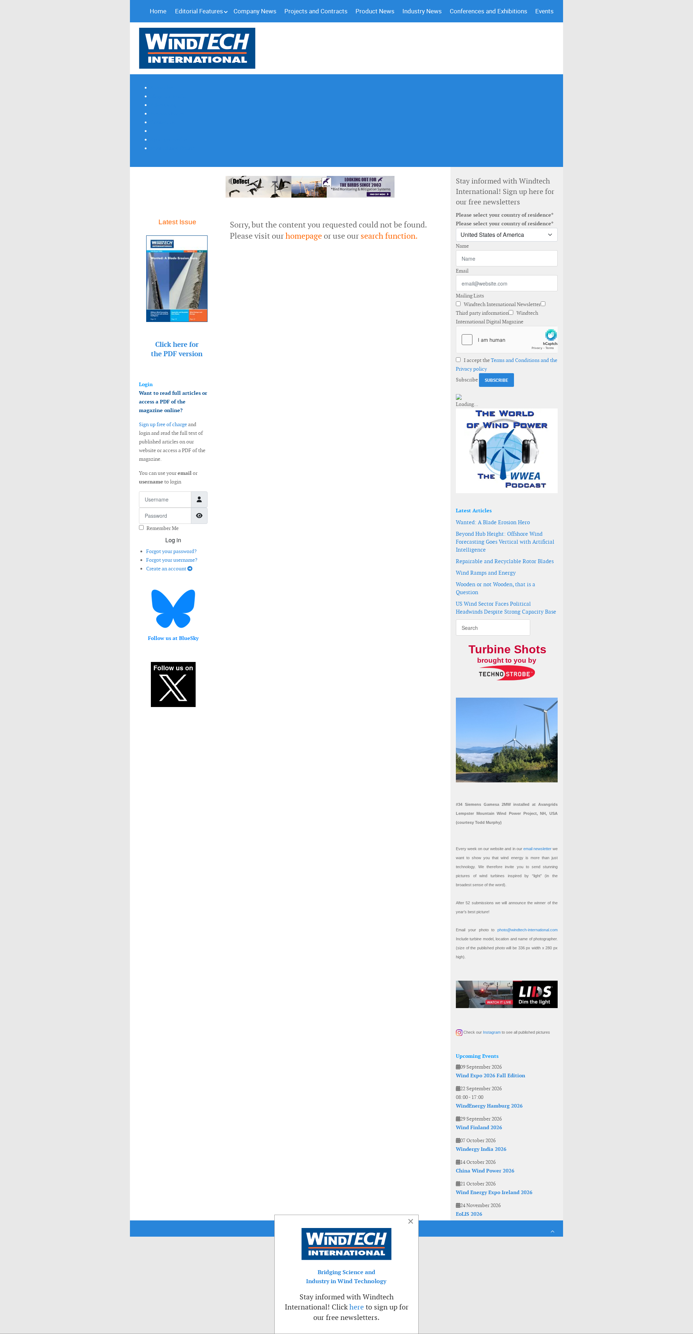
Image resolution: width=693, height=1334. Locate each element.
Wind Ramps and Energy (486, 572)
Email (462, 271)
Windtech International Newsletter (502, 304)
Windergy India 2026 (481, 1149)
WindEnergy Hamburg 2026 (489, 1106)
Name (462, 246)
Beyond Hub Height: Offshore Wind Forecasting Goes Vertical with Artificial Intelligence (505, 541)
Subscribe (467, 379)
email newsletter (537, 849)
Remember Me (163, 528)
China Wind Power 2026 (485, 1170)
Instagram (492, 1032)
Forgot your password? (171, 551)
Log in (173, 540)
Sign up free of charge (163, 424)
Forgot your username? (171, 560)
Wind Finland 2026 (479, 1127)
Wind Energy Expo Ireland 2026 (494, 1192)
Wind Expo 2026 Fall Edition (490, 1075)
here (356, 1307)
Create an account (166, 568)
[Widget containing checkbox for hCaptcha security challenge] (507, 339)
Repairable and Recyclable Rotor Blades (505, 561)
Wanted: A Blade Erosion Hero (493, 522)
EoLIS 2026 (469, 1214)
